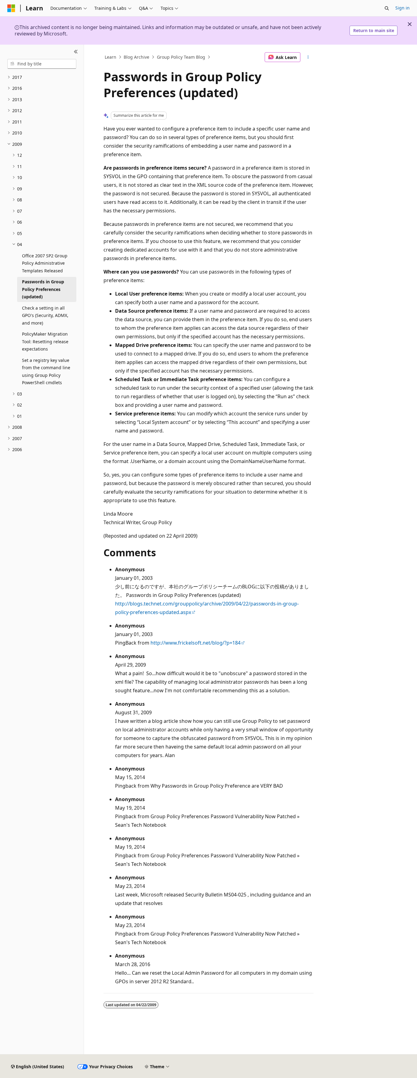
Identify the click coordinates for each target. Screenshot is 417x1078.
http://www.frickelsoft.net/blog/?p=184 (195, 642)
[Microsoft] (11, 8)
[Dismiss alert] (410, 24)
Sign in (402, 8)
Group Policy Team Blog (181, 57)
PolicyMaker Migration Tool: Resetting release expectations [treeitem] (45, 341)
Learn (110, 57)
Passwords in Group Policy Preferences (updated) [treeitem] (43, 289)
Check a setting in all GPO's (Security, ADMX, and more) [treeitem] (45, 315)
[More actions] (308, 57)
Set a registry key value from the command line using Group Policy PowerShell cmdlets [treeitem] (46, 371)
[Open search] (387, 8)
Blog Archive (136, 57)
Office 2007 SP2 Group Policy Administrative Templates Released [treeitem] (44, 263)
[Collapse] (76, 52)
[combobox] (41, 64)
